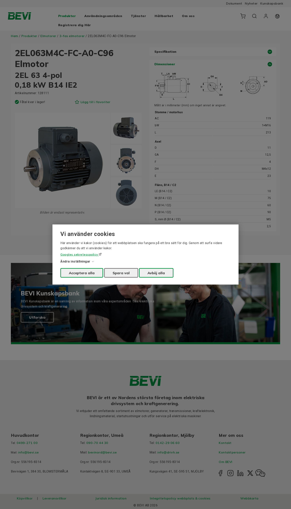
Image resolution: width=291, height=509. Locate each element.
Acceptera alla (82, 273)
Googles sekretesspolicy (79, 254)
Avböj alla (156, 273)
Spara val (121, 273)
